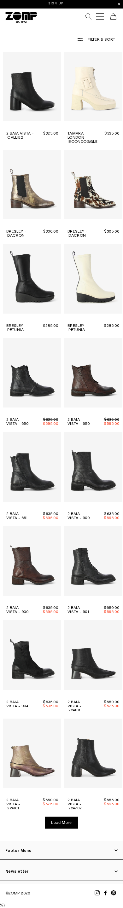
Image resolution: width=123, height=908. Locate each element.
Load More (61, 822)
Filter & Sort (100, 39)
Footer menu (18, 850)
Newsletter (17, 871)
